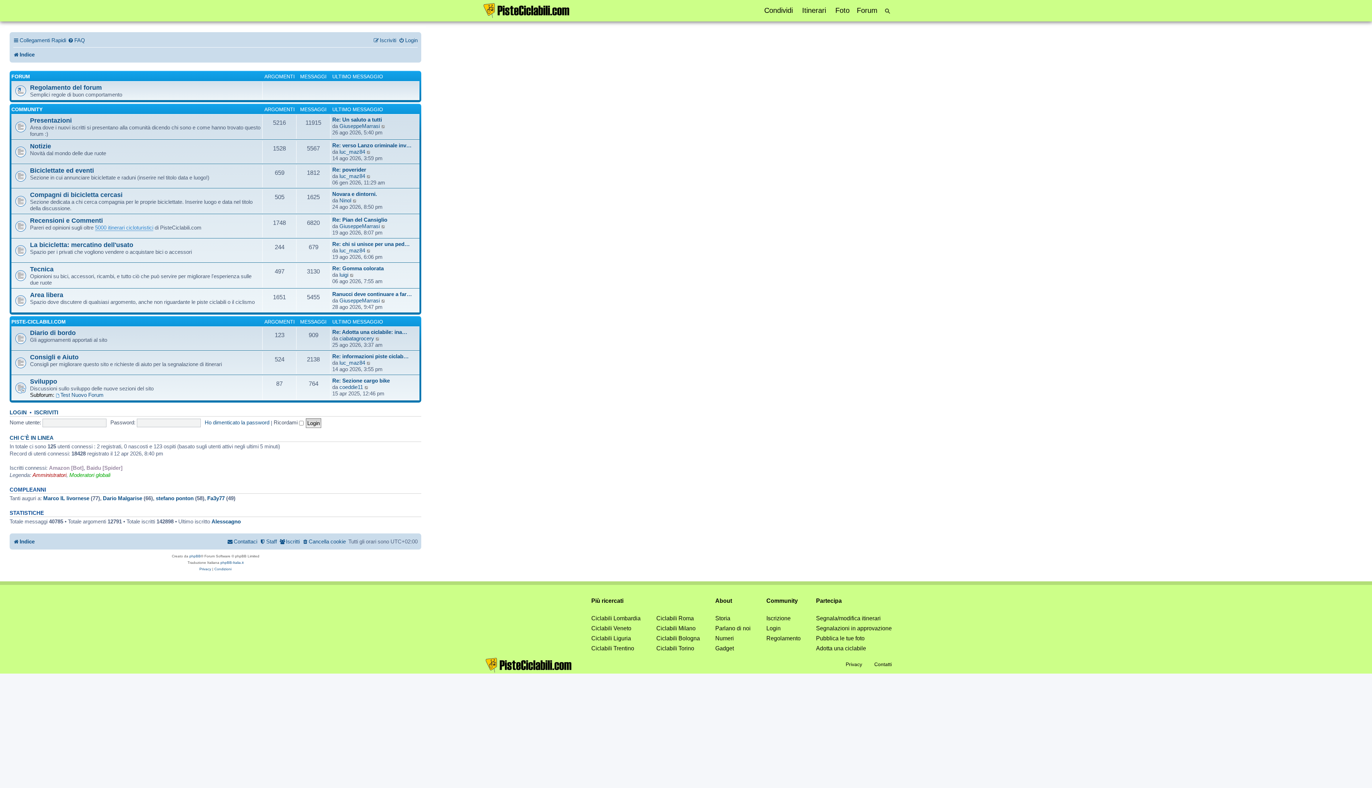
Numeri (724, 638)
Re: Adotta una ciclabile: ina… (369, 332)
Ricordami (286, 422)
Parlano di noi (733, 628)
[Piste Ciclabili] (526, 10)
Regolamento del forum (66, 87)
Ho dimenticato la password (237, 422)
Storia (722, 618)
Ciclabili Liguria (611, 638)
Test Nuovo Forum (82, 395)
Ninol (345, 200)
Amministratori (49, 475)
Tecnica (42, 269)
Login (18, 412)
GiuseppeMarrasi (359, 126)
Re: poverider (349, 170)
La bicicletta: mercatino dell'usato (81, 244)
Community (27, 109)
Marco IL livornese (66, 498)
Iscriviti (46, 412)
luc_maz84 (352, 152)
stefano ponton (175, 498)
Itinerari (814, 10)
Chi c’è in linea (32, 438)
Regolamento (783, 638)
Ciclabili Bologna (678, 638)
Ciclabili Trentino (612, 648)
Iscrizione (778, 618)
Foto (842, 10)
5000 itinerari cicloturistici (124, 228)
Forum (867, 10)
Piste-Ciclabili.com (38, 322)
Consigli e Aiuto (54, 357)
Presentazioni (51, 120)
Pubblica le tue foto (840, 638)
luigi (343, 275)
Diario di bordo (53, 332)
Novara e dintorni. (354, 194)
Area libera (46, 295)
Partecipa (829, 601)
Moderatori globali (89, 475)
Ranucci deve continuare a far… (372, 294)
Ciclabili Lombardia (616, 618)
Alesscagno (226, 521)
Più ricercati (607, 601)
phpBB (195, 556)
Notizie (40, 146)
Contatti (883, 664)
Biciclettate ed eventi (62, 170)
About (723, 601)
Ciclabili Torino (675, 648)
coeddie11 (351, 387)
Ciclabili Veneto (611, 628)
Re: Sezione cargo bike (361, 381)
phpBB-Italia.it (232, 563)
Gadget (724, 648)
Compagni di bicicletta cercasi (76, 194)
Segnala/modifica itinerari (848, 618)
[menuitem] (76, 40)
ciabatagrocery (356, 338)
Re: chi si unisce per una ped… (371, 244)
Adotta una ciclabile (841, 648)
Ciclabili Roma (675, 618)
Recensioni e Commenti (66, 220)
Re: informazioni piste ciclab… (370, 356)
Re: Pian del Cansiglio (359, 220)
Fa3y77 (216, 498)
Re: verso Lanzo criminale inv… (372, 145)
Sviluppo (43, 381)
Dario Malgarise (122, 498)
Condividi (778, 10)
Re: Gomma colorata (358, 268)
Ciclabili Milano (676, 628)
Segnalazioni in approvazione (854, 628)
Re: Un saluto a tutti (357, 120)
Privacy (854, 664)
